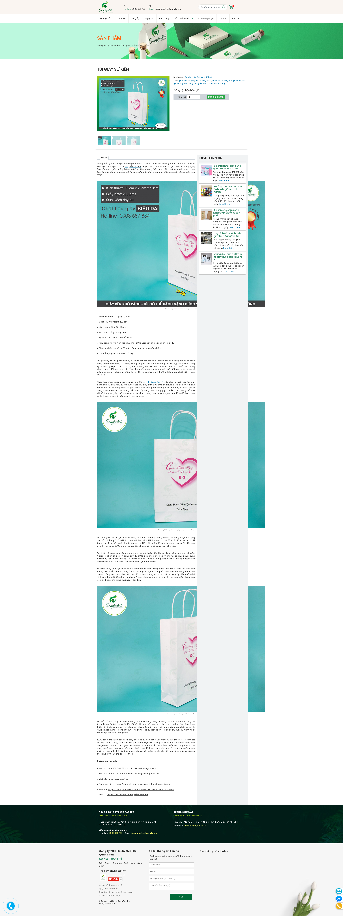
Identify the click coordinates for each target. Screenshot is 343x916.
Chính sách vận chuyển (111, 885)
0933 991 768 (138, 9)
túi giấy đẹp (235, 81)
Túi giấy (126, 46)
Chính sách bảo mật (109, 896)
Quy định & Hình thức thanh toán (116, 892)
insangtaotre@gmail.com (168, 9)
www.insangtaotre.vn (195, 826)
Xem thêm (224, 181)
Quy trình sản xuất (108, 889)
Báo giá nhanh (216, 97)
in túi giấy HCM (203, 81)
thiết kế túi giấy (220, 81)
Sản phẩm (115, 46)
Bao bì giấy (190, 77)
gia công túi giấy (186, 81)
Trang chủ (102, 46)
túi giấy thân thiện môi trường (209, 84)
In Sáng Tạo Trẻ (156, 382)
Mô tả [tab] (104, 158)
